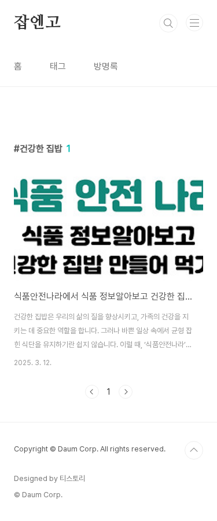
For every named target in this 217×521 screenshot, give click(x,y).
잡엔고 (37, 23)
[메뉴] (194, 22)
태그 (58, 66)
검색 (168, 23)
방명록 (106, 66)
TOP (194, 450)
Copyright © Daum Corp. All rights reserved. (89, 449)
